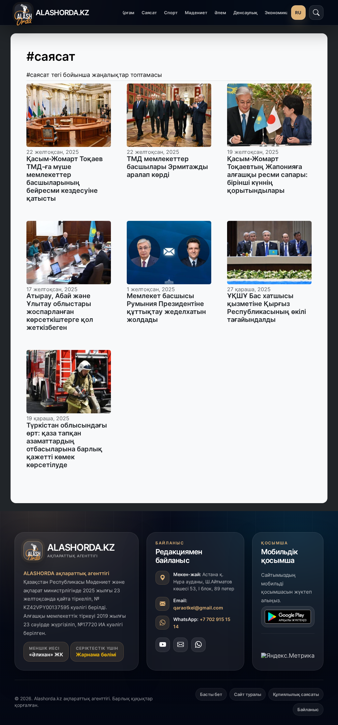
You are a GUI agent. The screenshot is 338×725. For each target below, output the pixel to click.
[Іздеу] (316, 12)
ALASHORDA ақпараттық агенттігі (66, 573)
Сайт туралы (247, 694)
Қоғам (127, 12)
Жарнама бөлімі (96, 654)
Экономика (276, 12)
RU (298, 12)
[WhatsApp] (198, 645)
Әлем (220, 12)
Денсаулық (245, 12)
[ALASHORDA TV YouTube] (162, 645)
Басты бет (211, 694)
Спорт (171, 12)
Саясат (149, 12)
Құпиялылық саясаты (296, 694)
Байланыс (308, 709)
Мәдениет (196, 12)
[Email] (180, 645)
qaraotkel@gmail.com (198, 607)
